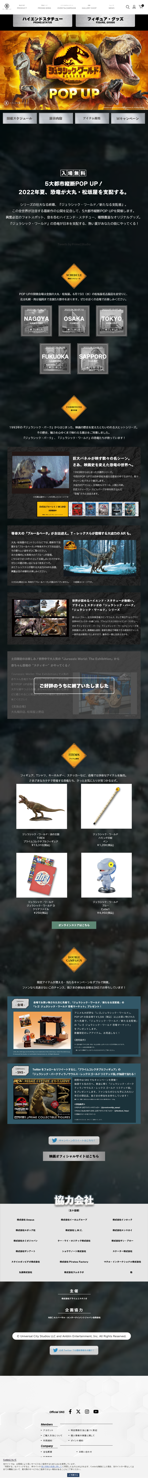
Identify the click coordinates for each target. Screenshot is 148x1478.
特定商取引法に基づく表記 (84, 1430)
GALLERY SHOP (89, 6)
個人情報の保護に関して (51, 1466)
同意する (74, 1475)
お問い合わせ (85, 1451)
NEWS (111, 6)
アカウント (48, 1430)
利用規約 (47, 1440)
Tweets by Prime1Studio (74, 244)
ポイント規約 (77, 1440)
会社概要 (47, 1451)
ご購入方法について (53, 1435)
